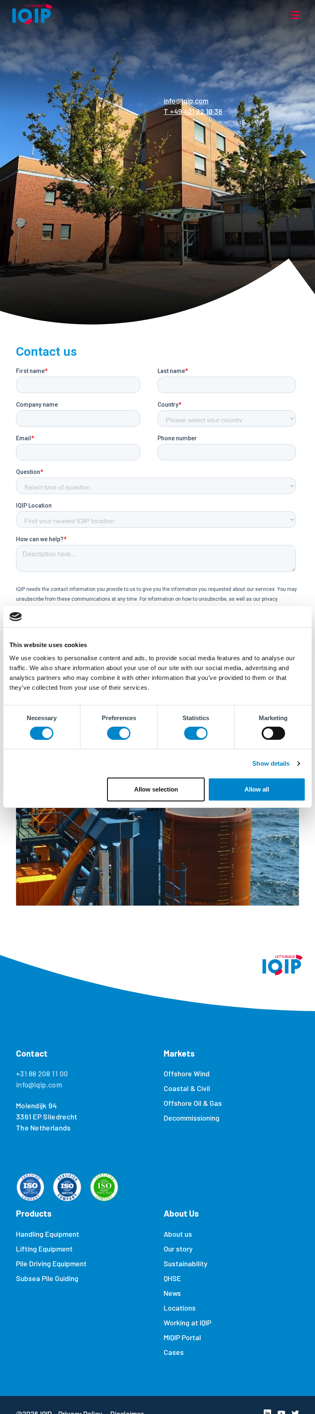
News (172, 1292)
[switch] (118, 733)
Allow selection (156, 789)
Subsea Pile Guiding (47, 1278)
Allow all (256, 789)
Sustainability (186, 1263)
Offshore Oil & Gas (193, 1102)
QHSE (172, 1278)
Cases (174, 1352)
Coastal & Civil (187, 1088)
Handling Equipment (47, 1233)
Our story (178, 1248)
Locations (180, 1307)
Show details (271, 763)
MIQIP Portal (182, 1337)
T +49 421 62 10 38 (193, 111)
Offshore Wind (187, 1073)
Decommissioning (191, 1117)
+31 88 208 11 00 (42, 1073)
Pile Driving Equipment (51, 1263)
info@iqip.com (186, 100)
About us (178, 1233)
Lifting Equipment (44, 1248)
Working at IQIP (187, 1322)
